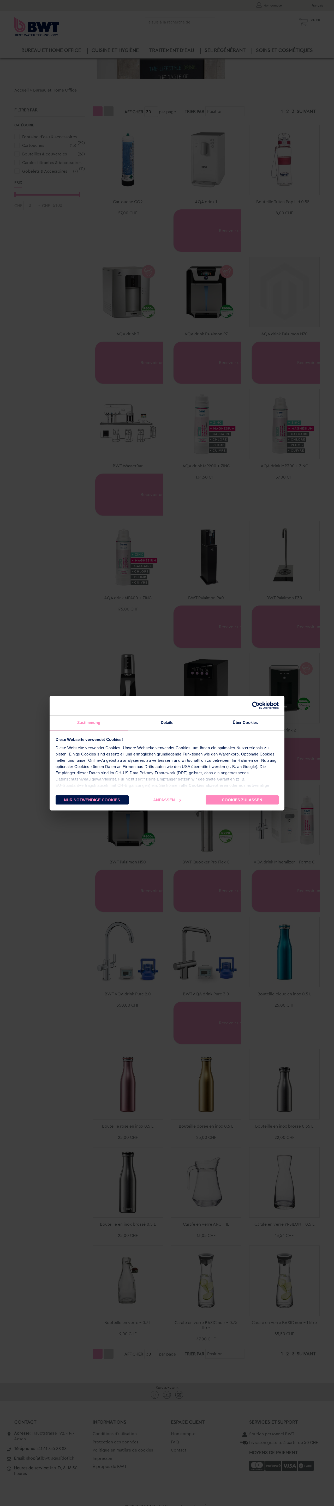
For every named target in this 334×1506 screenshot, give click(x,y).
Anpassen (164, 799)
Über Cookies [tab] (245, 722)
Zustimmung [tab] (88, 722)
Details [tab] (167, 722)
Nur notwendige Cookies (92, 799)
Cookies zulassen (242, 799)
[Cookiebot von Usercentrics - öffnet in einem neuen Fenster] (256, 705)
